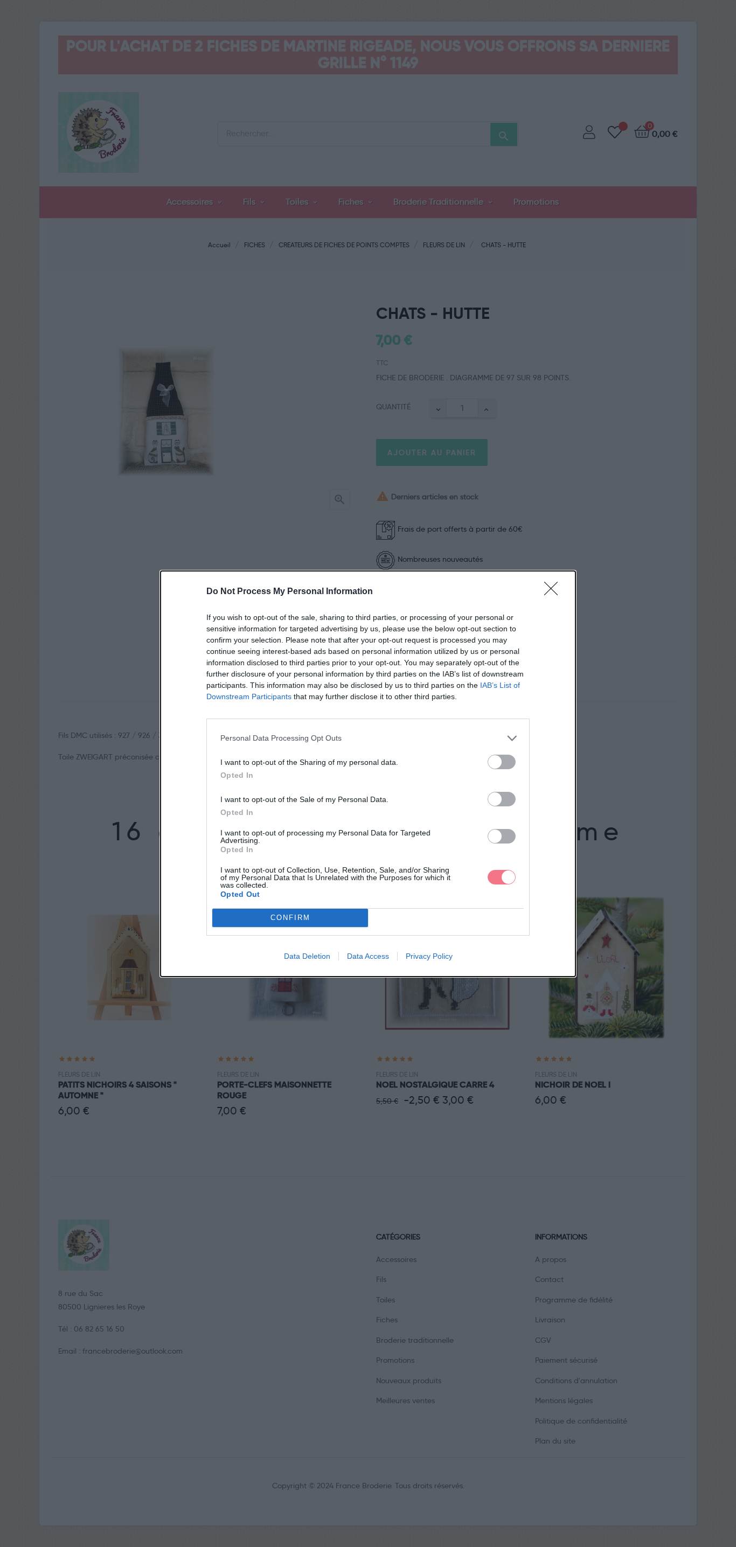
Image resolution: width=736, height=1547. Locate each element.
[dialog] (368, 774)
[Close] (554, 592)
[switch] (502, 762)
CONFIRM (290, 918)
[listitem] (368, 738)
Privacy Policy (429, 956)
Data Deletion (307, 956)
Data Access (368, 956)
